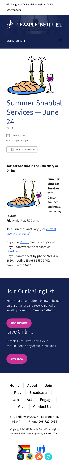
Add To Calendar (24, 149)
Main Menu (15, 41)
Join (48, 385)
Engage (46, 400)
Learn (14, 400)
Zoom (24, 242)
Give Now (16, 359)
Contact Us (42, 407)
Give (21, 407)
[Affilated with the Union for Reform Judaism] (40, 449)
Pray (18, 392)
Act (29, 400)
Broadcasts (38, 392)
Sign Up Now (19, 323)
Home (14, 385)
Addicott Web (50, 433)
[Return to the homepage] (34, 24)
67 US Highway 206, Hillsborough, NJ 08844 (29, 4)
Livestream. (14, 251)
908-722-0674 (13, 10)
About (32, 385)
